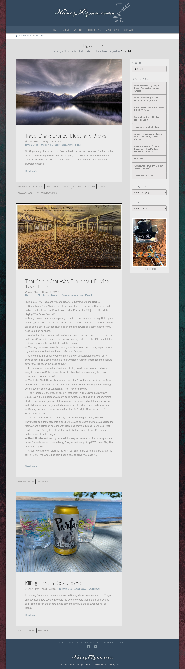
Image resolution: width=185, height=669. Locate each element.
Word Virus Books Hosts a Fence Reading (146, 118)
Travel (79, 144)
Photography (92, 643)
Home (62, 643)
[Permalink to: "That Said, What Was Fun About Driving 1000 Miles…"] (69, 237)
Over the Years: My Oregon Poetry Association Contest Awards (147, 88)
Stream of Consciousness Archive (57, 144)
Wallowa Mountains (47, 192)
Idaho (31, 630)
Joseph (77, 186)
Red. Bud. (138, 159)
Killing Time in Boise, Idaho (53, 583)
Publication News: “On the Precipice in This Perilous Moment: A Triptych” (146, 149)
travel (103, 186)
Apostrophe (108, 643)
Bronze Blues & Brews (30, 186)
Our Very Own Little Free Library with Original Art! (146, 99)
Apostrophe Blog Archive (38, 295)
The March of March (143, 175)
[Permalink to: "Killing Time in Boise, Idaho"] (69, 532)
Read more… (32, 171)
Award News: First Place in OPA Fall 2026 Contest (149, 108)
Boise (21, 630)
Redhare (120, 665)
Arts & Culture (33, 144)
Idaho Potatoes (26, 481)
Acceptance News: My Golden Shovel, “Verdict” (148, 167)
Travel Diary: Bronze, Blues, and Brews (65, 136)
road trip (90, 186)
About (70, 643)
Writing (79, 643)
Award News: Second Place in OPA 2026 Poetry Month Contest (148, 136)
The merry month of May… (146, 127)
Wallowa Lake (25, 192)
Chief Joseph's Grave (57, 186)
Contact (121, 643)
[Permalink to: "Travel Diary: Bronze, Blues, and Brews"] (69, 92)
